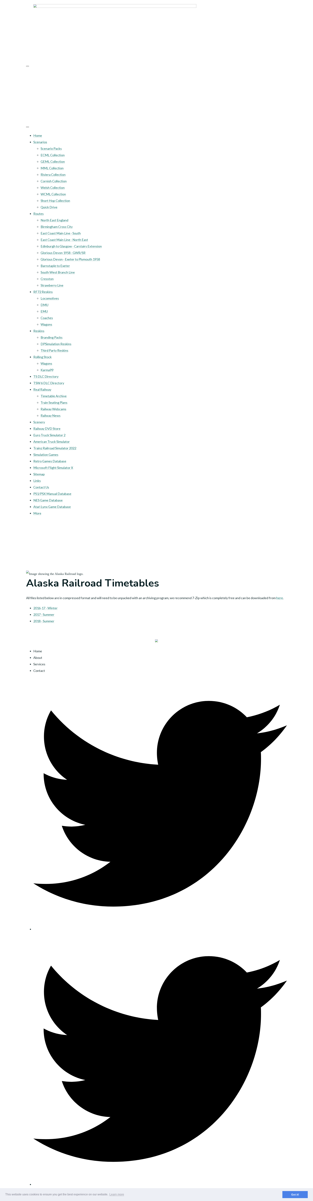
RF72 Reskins (43, 292)
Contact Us (41, 487)
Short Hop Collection (55, 201)
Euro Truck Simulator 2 (49, 435)
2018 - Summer (43, 621)
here (279, 598)
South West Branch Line (58, 272)
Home (37, 135)
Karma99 (47, 370)
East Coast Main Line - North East (64, 240)
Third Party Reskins (54, 350)
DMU (44, 305)
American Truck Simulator (51, 442)
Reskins (38, 331)
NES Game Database (48, 500)
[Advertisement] (156, 95)
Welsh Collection (53, 188)
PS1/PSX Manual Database (52, 494)
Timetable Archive (54, 396)
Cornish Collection (54, 181)
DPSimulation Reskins (56, 344)
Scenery (39, 422)
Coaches (47, 318)
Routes (38, 214)
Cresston (47, 279)
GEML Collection (53, 162)
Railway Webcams (53, 409)
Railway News (50, 416)
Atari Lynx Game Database (52, 507)
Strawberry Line (52, 285)
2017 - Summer (43, 615)
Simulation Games (45, 455)
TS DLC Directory (46, 376)
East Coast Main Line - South (61, 233)
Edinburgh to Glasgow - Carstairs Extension (71, 246)
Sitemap (39, 474)
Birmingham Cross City (57, 227)
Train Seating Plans (54, 402)
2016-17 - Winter (45, 608)
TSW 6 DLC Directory (48, 383)
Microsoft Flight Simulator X (53, 468)
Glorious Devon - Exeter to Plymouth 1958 (70, 259)
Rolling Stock (42, 357)
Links (37, 481)
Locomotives (50, 298)
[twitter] (160, 929)
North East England (54, 220)
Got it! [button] (295, 1194)
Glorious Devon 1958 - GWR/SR (63, 253)
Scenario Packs (51, 149)
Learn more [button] (116, 1194)
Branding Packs (51, 337)
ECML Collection (53, 155)
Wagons (46, 324)
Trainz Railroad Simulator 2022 (54, 448)
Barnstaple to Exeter (55, 266)
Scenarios (40, 142)
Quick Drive (49, 207)
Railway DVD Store (46, 429)
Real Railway (42, 389)
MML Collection (52, 168)
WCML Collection (53, 194)
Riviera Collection (53, 175)
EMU (44, 311)
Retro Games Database (49, 461)
